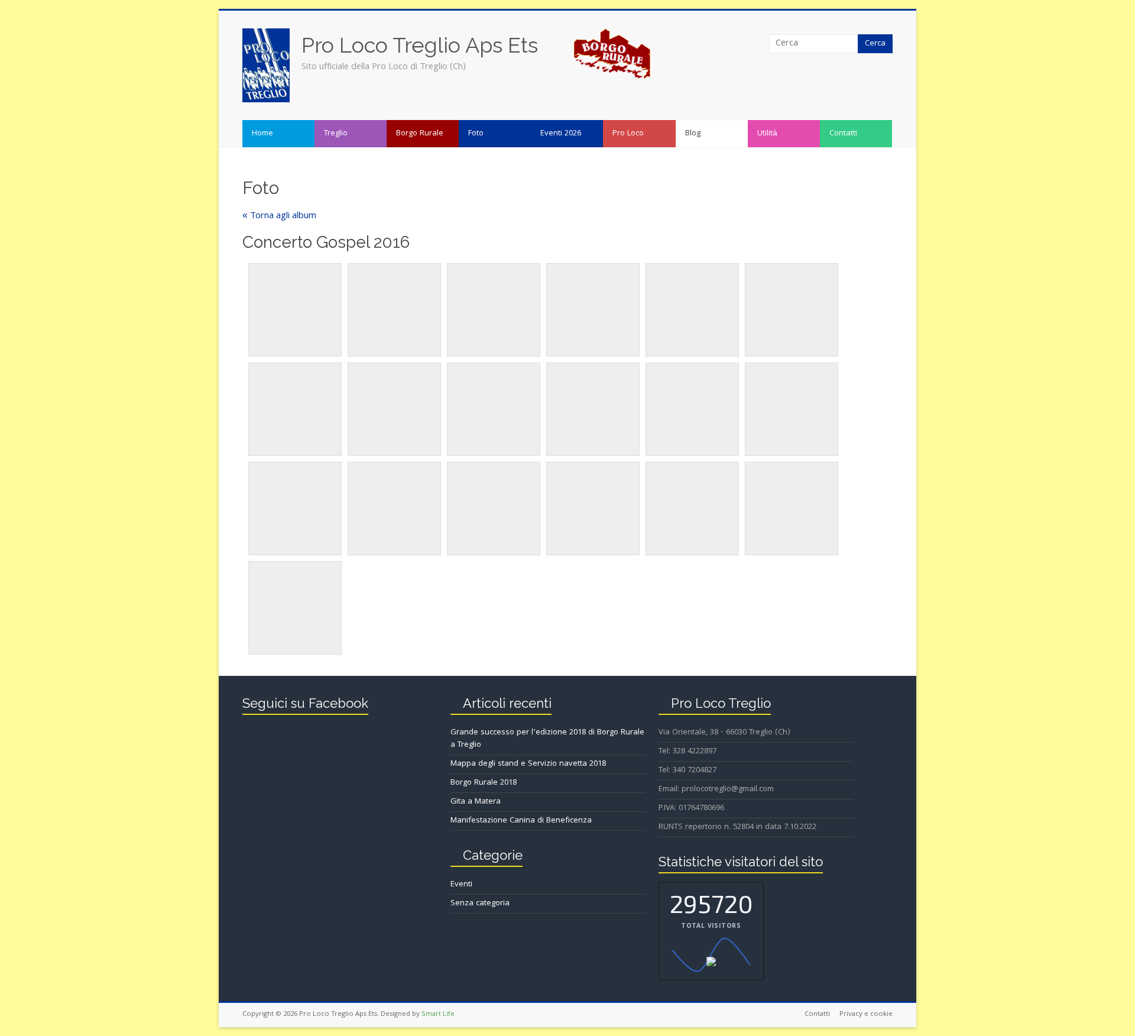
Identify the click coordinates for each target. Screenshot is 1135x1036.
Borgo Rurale (419, 133)
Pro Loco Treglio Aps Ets (419, 45)
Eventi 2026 (560, 133)
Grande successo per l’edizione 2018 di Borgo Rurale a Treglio (547, 739)
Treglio (336, 133)
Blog (693, 133)
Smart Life (438, 1014)
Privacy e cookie (866, 1014)
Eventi (461, 884)
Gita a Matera (475, 801)
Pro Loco (628, 133)
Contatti (843, 133)
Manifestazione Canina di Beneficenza (521, 820)
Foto (476, 133)
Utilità (767, 133)
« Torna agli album (279, 216)
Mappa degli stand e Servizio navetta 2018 (528, 763)
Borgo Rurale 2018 (483, 782)
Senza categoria (480, 903)
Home (262, 133)
